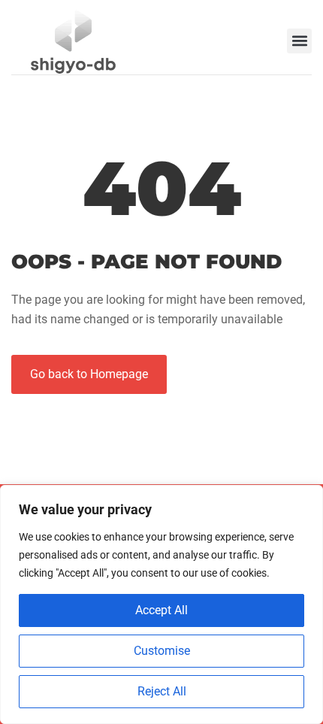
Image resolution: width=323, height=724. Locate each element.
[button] (299, 41)
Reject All (161, 691)
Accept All (161, 610)
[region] (161, 604)
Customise (162, 651)
